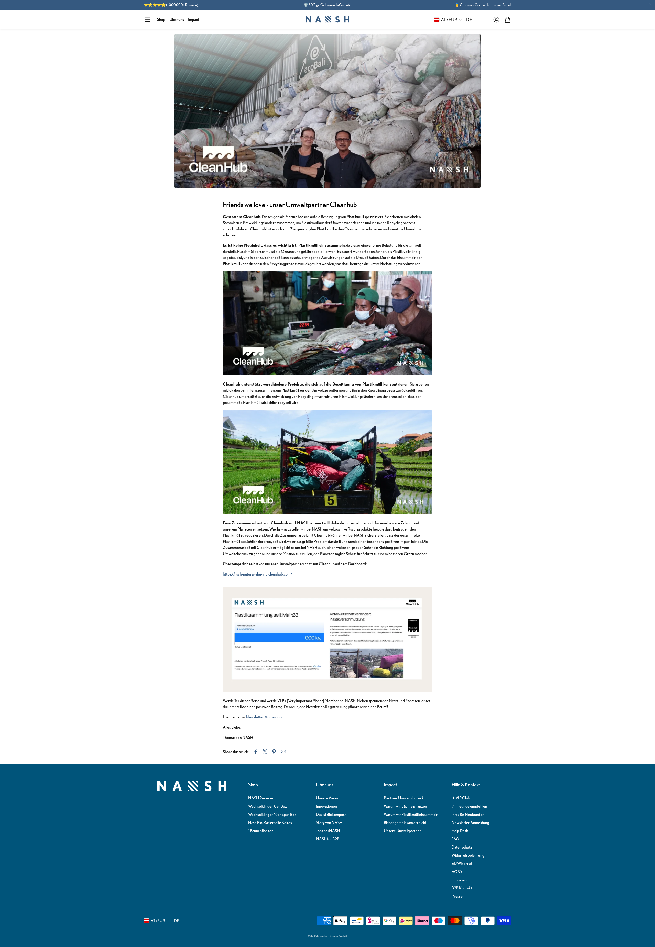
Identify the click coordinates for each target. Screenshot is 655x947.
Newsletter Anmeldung (264, 717)
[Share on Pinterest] (274, 751)
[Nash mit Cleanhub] (327, 690)
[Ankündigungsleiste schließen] (649, 4)
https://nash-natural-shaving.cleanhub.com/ (257, 574)
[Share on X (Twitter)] (264, 751)
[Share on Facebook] (255, 751)
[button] (147, 19)
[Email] (283, 751)
